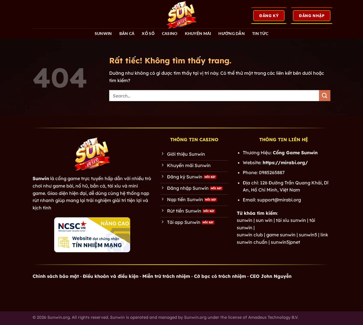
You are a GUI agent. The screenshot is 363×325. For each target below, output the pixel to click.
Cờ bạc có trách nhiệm (220, 276)
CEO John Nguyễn (271, 276)
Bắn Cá (127, 33)
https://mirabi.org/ (285, 162)
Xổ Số (148, 33)
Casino (170, 33)
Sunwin (41, 178)
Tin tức (260, 33)
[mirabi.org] (181, 14)
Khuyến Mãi (198, 33)
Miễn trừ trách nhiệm (166, 276)
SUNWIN (103, 33)
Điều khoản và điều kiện (110, 276)
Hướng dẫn (231, 33)
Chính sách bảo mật (56, 276)
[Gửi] (324, 95)
